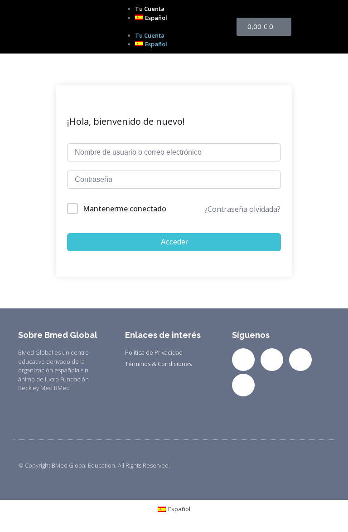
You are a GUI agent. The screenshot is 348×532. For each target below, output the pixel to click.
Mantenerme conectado (124, 209)
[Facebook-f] (243, 359)
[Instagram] (300, 359)
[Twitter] (272, 359)
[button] (174, 26)
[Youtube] (243, 385)
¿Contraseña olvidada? (242, 209)
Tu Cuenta (149, 9)
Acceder (174, 242)
